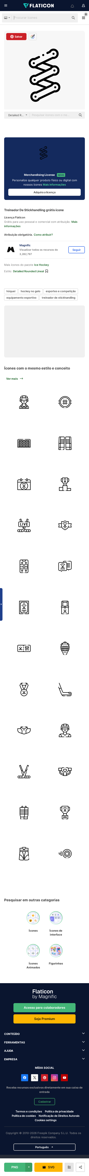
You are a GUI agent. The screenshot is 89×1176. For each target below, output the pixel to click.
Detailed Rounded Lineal (28, 271)
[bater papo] (65, 566)
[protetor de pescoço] (24, 730)
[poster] (24, 607)
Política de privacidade (59, 1111)
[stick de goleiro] (24, 772)
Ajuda (8, 1050)
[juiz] (24, 402)
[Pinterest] (44, 1077)
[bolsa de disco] (65, 607)
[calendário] (24, 484)
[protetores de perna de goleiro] (65, 443)
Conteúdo (12, 1034)
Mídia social (44, 1067)
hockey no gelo (30, 291)
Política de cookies (24, 1115)
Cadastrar (44, 1101)
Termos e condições (29, 1111)
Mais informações (54, 184)
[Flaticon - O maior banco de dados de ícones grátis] (38, 5)
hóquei (10, 291)
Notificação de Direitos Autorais (59, 1115)
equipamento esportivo (21, 297)
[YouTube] (64, 1077)
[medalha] (24, 689)
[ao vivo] (24, 525)
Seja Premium (44, 1019)
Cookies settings (46, 1120)
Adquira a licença (44, 192)
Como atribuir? (43, 234)
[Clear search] (64, 17)
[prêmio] (65, 812)
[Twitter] (34, 1077)
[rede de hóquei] (24, 443)
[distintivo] (65, 525)
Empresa (10, 1059)
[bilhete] (24, 648)
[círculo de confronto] (65, 402)
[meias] (24, 812)
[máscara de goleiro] (65, 648)
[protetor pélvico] (65, 772)
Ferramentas (14, 1042)
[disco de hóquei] (65, 854)
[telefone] (24, 566)
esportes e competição (61, 291)
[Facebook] (24, 1077)
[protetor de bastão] (65, 689)
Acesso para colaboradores (44, 1008)
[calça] (24, 854)
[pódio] (65, 484)
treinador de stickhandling (58, 297)
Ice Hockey (41, 264)
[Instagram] (54, 1077)
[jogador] (65, 730)
